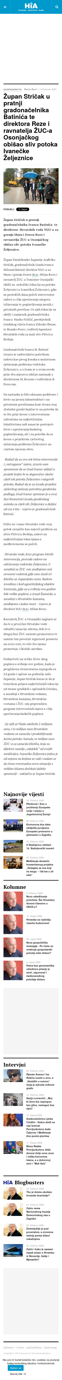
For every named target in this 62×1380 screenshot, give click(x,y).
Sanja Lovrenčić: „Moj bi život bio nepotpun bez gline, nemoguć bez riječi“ (40, 1103)
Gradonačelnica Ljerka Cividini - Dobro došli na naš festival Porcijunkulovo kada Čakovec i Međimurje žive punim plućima (40, 1127)
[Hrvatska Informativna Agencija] (31, 7)
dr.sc (35, 274)
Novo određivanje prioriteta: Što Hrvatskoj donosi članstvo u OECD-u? (40, 901)
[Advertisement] (31, 48)
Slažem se (15, 1368)
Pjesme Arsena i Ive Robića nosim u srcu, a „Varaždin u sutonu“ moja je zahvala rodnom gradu (40, 1081)
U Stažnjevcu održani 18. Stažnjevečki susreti (40, 846)
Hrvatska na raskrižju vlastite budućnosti (38, 921)
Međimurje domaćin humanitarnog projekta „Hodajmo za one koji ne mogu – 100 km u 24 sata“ (39, 868)
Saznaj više (16, 1374)
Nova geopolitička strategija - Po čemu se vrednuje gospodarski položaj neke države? (39, 948)
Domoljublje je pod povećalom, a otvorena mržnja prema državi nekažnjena (39, 1234)
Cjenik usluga (50, 1347)
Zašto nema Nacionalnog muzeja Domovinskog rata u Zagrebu (38, 1213)
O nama (20, 1347)
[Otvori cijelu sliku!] (31, 186)
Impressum (8, 1347)
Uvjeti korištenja (33, 1347)
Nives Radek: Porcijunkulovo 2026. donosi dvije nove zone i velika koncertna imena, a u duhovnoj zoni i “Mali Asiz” (40, 1154)
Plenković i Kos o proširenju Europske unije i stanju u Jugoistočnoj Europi (38, 809)
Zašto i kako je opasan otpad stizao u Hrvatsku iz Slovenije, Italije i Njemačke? (40, 1254)
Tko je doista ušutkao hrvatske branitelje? (39, 1193)
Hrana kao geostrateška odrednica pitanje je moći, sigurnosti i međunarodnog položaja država (40, 972)
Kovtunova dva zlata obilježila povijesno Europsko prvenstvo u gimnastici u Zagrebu (39, 829)
